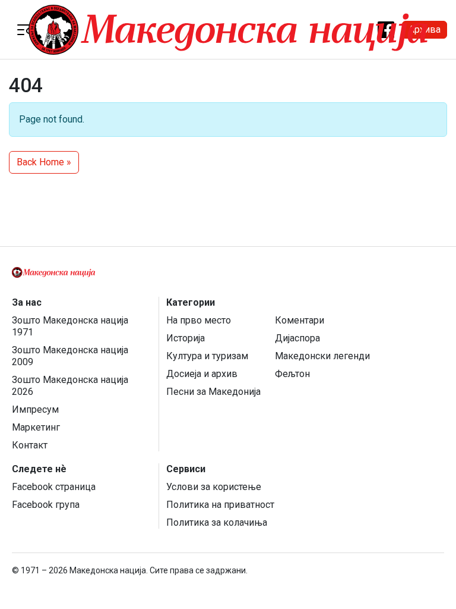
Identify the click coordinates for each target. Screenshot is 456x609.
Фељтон (292, 373)
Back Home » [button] (44, 162)
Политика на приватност (220, 504)
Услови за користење (213, 486)
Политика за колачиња (216, 522)
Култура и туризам (207, 356)
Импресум (35, 409)
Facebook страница (54, 486)
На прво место (198, 320)
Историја (185, 338)
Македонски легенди (322, 356)
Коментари (299, 320)
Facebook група (46, 504)
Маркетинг (36, 427)
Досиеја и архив (202, 373)
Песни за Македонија (213, 391)
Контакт (30, 445)
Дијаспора (297, 338)
